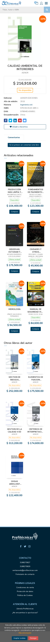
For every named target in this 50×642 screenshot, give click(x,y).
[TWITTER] (25, 546)
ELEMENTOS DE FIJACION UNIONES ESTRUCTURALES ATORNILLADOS (35, 378)
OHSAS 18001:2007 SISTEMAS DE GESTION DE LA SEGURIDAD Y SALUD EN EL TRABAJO (14, 482)
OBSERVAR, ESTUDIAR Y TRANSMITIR (14, 250)
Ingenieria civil (26, 104)
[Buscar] (47, 10)
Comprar (14, 211)
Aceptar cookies (19, 638)
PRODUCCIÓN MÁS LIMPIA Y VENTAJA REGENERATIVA (14, 190)
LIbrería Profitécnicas (25, 608)
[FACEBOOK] (21, 546)
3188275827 (25, 562)
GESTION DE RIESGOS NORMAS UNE (14, 378)
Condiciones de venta (25, 587)
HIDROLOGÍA (14, 309)
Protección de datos (25, 591)
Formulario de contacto (25, 574)
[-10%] (14, 174)
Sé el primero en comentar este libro (24, 145)
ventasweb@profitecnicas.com (25, 570)
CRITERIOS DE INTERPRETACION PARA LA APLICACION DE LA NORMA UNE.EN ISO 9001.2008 (35, 430)
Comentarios (14, 137)
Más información (25, 633)
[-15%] (35, 234)
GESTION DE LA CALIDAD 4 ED (14, 430)
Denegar (33, 638)
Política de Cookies (25, 595)
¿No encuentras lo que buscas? (25, 612)
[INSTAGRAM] (29, 546)
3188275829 (25, 566)
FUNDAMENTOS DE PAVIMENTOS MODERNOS (35, 190)
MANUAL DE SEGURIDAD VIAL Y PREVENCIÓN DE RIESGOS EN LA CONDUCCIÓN (35, 310)
